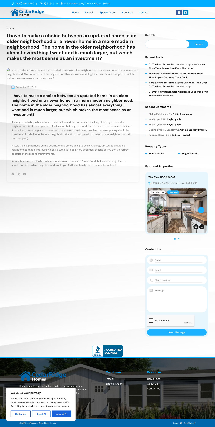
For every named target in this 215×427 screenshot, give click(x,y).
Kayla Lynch (174, 119)
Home (75, 12)
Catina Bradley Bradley (193, 129)
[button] (175, 239)
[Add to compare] (201, 226)
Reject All (41, 414)
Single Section (190, 153)
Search (150, 35)
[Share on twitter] (18, 174)
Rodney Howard (181, 135)
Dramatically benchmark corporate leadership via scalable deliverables (178, 93)
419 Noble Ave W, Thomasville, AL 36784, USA (174, 183)
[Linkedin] (185, 12)
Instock (89, 12)
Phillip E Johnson (182, 114)
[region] (41, 404)
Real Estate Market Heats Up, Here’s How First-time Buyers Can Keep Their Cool (176, 75)
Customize (20, 414)
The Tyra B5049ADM (161, 177)
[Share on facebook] (12, 174)
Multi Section (156, 153)
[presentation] (152, 210)
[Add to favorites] (195, 226)
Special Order (108, 12)
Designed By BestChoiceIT (184, 423)
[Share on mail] (24, 174)
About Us (127, 12)
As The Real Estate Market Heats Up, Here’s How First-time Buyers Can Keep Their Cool (177, 66)
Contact (143, 12)
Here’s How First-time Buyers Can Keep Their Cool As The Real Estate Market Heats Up (178, 84)
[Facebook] (179, 12)
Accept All (61, 414)
